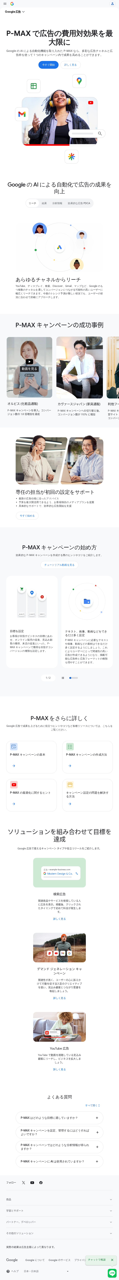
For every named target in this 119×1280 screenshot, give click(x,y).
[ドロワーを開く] (4, 3)
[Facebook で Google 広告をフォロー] (41, 1182)
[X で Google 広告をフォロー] (23, 1182)
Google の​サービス (59, 1260)
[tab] (32, 203)
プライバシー (81, 1260)
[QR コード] (112, 1273)
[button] (29, 367)
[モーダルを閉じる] (112, 1260)
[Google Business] (12, 3)
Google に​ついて (35, 1260)
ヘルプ (15, 1271)
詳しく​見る (59, 919)
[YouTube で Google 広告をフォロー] (32, 1182)
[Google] (12, 1260)
